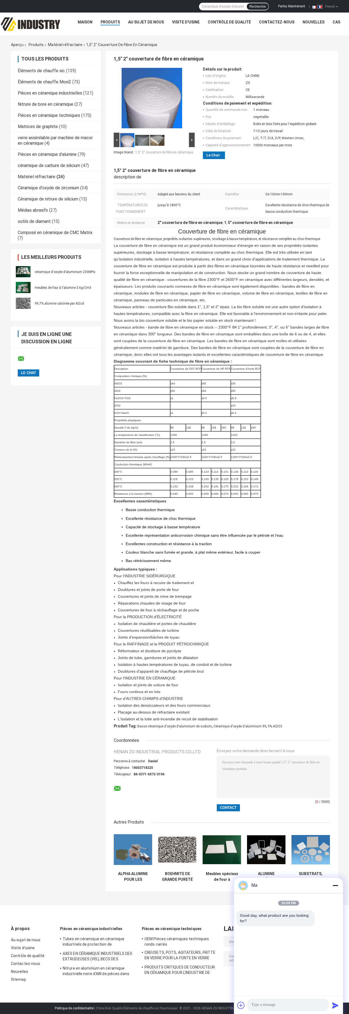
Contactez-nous (276, 22)
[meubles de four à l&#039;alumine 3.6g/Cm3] (23, 287)
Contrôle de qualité (229, 22)
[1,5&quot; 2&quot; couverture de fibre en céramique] (152, 99)
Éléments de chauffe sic (41, 70)
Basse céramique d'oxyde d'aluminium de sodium (174, 726)
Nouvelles (313, 22)
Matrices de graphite (38, 126)
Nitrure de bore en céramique (45, 104)
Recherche (257, 6)
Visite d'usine (186, 22)
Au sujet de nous (146, 22)
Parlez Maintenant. (292, 6)
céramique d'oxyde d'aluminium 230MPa (65, 272)
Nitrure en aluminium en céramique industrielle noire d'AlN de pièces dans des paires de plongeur (96, 971)
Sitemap (18, 979)
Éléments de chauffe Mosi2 (44, 81)
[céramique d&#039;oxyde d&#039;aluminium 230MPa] (23, 271)
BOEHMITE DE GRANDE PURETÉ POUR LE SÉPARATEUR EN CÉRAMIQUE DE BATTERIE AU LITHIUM (177, 877)
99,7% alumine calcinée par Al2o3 (59, 303)
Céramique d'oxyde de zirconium (48, 187)
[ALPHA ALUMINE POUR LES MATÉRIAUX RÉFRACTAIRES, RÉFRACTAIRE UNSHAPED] (133, 849)
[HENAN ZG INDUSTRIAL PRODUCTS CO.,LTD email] (24, 359)
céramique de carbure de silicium (49, 165)
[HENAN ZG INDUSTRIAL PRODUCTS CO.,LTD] (31, 23)
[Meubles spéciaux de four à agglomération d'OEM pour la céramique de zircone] (222, 849)
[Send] (335, 1005)
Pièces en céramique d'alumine (47, 154)
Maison (85, 22)
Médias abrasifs (33, 210)
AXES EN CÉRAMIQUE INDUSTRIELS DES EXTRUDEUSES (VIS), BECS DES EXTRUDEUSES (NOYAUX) (97, 957)
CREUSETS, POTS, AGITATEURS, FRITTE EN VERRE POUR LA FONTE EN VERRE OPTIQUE (180, 956)
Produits (110, 22)
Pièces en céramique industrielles (50, 93)
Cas (336, 22)
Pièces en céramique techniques (49, 115)
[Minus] (335, 885)
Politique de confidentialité (74, 1008)
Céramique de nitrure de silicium (48, 199)
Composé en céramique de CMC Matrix (55, 232)
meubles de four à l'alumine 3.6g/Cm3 (63, 288)
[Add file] (241, 1005)
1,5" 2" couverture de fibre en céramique (164, 152)
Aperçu (17, 44)
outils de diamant (34, 221)
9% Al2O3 (275, 726)
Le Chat (213, 155)
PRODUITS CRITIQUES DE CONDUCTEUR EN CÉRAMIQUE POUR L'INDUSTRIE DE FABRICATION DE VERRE (180, 970)
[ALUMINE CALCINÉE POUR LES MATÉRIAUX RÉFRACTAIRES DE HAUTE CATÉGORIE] (266, 849)
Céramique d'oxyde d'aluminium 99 (239, 726)
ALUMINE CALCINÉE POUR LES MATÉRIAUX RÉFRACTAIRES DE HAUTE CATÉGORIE (266, 877)
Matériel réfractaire (65, 44)
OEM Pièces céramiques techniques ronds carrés (177, 941)
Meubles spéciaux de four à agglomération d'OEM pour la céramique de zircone (222, 877)
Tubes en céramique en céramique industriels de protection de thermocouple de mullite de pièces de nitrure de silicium (96, 942)
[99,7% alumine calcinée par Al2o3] (23, 303)
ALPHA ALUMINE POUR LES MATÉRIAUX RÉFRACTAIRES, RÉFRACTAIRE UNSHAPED (133, 877)
